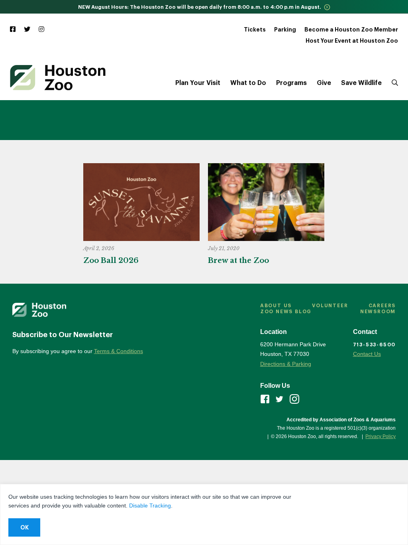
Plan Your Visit (197, 83)
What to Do (248, 83)
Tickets (255, 29)
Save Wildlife (361, 83)
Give (324, 83)
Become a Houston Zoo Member (351, 29)
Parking (285, 29)
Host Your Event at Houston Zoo (352, 40)
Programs (291, 83)
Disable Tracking (150, 505)
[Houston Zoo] (58, 77)
